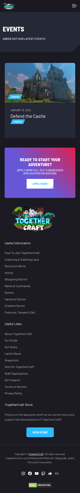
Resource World (15, 266)
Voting (9, 272)
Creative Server (15, 305)
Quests (9, 292)
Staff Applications (16, 373)
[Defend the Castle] (40, 83)
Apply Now (40, 183)
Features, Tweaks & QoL (20, 312)
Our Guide (11, 340)
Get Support (12, 380)
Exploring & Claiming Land (22, 259)
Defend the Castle (28, 116)
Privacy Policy (13, 393)
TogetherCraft (36, 454)
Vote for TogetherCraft (19, 366)
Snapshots (12, 360)
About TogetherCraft (18, 333)
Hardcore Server (15, 299)
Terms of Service (16, 386)
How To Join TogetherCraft (22, 253)
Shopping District (16, 279)
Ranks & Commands (18, 286)
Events (15, 97)
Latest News (13, 353)
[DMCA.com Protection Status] (40, 484)
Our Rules (11, 347)
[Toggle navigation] (74, 6)
